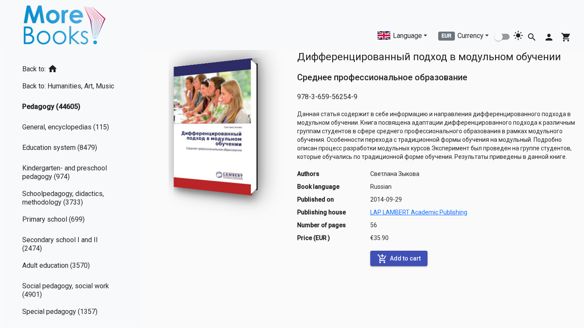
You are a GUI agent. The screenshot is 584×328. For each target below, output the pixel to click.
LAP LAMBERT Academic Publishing (418, 212)
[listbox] (73, 188)
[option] (73, 67)
